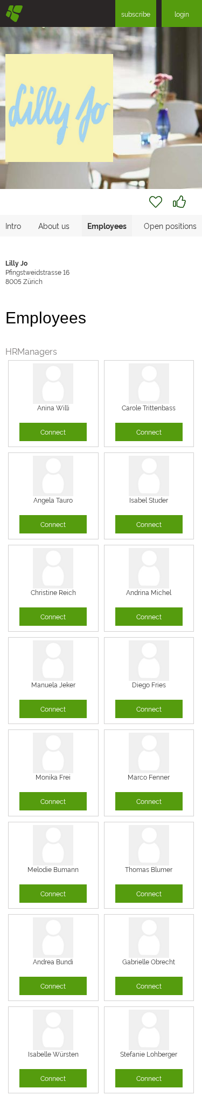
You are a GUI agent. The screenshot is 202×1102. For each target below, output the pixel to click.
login (182, 13)
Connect (53, 431)
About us (53, 225)
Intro (13, 225)
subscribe (135, 13)
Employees (107, 225)
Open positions (170, 225)
